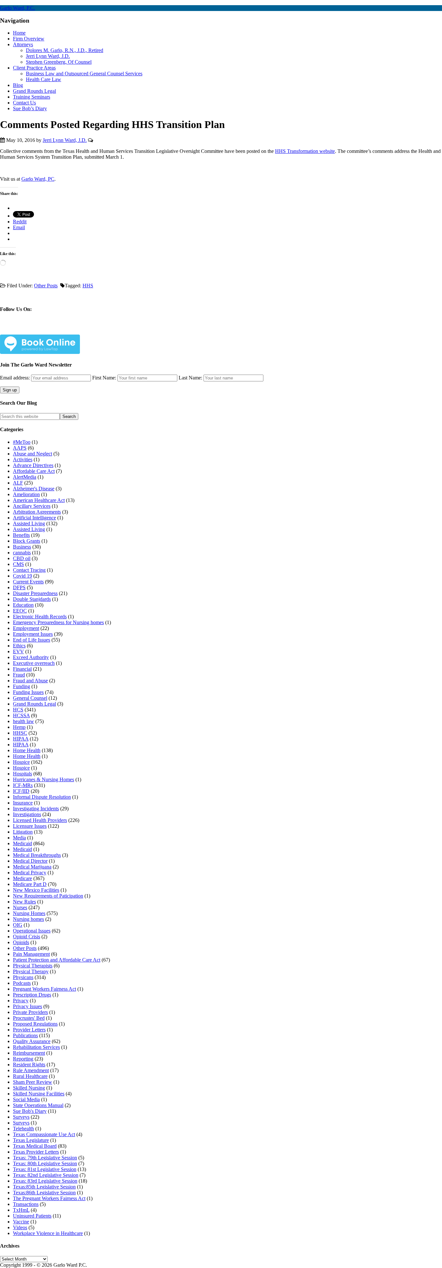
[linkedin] (50, 330)
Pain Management (31, 954)
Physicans (23, 977)
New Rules (24, 901)
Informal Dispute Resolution (42, 797)
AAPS (20, 448)
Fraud (19, 674)
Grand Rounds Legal (34, 704)
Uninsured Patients (32, 1216)
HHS (88, 285)
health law (23, 721)
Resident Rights (29, 1064)
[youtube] (66, 330)
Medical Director (30, 861)
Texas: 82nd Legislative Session (45, 1175)
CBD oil (21, 558)
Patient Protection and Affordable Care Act (56, 960)
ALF (18, 482)
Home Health (26, 750)
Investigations (27, 814)
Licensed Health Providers (40, 820)
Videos (20, 1227)
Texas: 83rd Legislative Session (45, 1181)
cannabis (22, 552)
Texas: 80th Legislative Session (45, 1163)
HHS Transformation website (305, 151)
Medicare (22, 878)
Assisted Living (29, 523)
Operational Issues (31, 930)
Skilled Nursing (29, 1088)
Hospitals (22, 773)
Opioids (21, 942)
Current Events (28, 581)
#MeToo (21, 442)
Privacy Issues (27, 1006)
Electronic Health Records (40, 616)
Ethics (19, 645)
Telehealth (23, 1128)
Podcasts (22, 983)
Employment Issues (33, 634)
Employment (26, 628)
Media (19, 837)
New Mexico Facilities (36, 890)
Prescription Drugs (32, 994)
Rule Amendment (31, 1070)
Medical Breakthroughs (37, 855)
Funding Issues (28, 692)
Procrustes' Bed (29, 1018)
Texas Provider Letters (36, 1152)
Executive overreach (34, 663)
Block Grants (26, 541)
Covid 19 (22, 576)
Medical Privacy (29, 872)
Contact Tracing (29, 570)
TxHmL (21, 1210)
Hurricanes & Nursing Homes (43, 779)
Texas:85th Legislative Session (44, 1186)
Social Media (26, 1099)
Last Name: (190, 377)
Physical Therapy (31, 971)
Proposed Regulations (35, 1024)
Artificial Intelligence (34, 517)
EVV (18, 651)
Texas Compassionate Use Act (44, 1134)
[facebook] (20, 330)
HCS (18, 709)
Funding (21, 686)
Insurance (23, 802)
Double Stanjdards (32, 599)
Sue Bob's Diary (30, 1111)
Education (23, 605)
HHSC (20, 733)
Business (22, 546)
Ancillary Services (31, 506)
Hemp (19, 727)
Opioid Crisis (26, 936)
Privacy (20, 1000)
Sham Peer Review (32, 1082)
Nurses (20, 907)
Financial (22, 669)
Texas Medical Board (35, 1146)
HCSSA (21, 715)
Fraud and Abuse (30, 680)
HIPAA (20, 738)
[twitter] (35, 330)
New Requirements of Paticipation (48, 896)
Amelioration (26, 494)
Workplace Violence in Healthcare (48, 1233)
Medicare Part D (30, 884)
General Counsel (30, 698)
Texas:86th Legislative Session (44, 1192)
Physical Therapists (32, 965)
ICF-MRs (23, 785)
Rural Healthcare (30, 1076)
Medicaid (22, 843)
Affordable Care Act (34, 471)
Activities (22, 459)
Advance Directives (33, 465)
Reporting (23, 1058)
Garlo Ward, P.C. (17, 8)
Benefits (21, 535)
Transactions (26, 1204)
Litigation (23, 832)
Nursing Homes (29, 913)
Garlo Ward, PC (37, 179)
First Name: (104, 377)
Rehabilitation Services (36, 1047)
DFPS (19, 587)
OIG (17, 925)
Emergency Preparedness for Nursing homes (58, 622)
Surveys (21, 1117)
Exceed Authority (31, 657)
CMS (18, 564)
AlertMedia (24, 477)
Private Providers (30, 1012)
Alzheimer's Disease (33, 488)
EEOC (20, 610)
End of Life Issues (31, 640)
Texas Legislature (31, 1140)
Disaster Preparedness (35, 593)
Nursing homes (28, 919)
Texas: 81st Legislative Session (44, 1169)
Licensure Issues (30, 826)
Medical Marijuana (32, 866)
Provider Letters (29, 1029)
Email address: (15, 377)
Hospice (21, 762)
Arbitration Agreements (37, 512)
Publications (25, 1035)
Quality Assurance (31, 1041)
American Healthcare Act (39, 500)
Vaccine (21, 1221)
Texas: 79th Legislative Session (45, 1157)
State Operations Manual (38, 1105)
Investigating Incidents (36, 808)
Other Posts (46, 285)
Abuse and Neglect (32, 453)
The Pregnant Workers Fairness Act (49, 1198)
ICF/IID (21, 791)
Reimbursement (29, 1053)
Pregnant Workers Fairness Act (44, 989)
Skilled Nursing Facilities (38, 1093)
